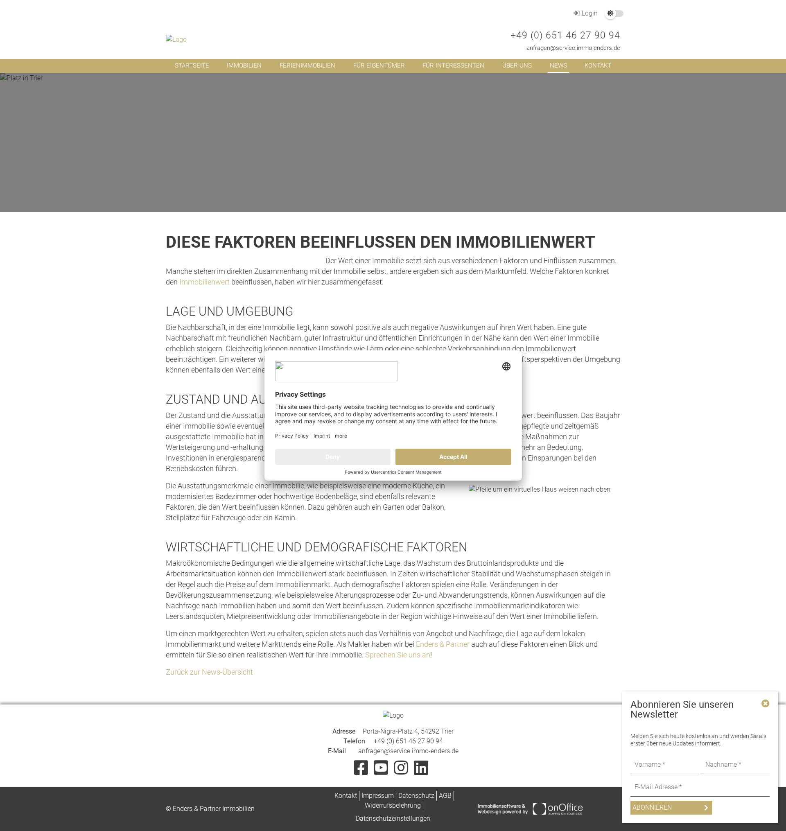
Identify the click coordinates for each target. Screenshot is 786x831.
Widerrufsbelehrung (393, 805)
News (558, 65)
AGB (445, 795)
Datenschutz (416, 795)
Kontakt (598, 65)
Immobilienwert (204, 282)
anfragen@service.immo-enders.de (573, 48)
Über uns (517, 65)
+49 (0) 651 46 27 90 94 (565, 35)
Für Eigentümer (379, 65)
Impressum (377, 795)
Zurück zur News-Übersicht (209, 672)
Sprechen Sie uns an (397, 654)
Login (589, 13)
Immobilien (244, 65)
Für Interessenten (453, 65)
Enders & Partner (443, 644)
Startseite (192, 65)
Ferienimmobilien (307, 65)
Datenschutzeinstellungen (393, 818)
